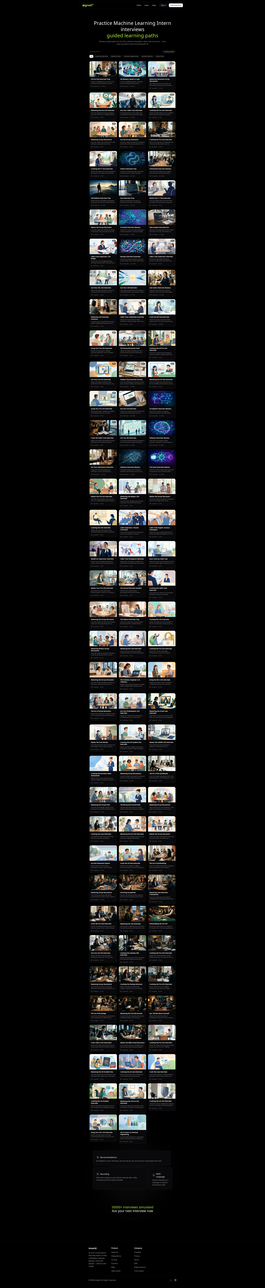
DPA (135, 1263)
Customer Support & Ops (131, 56)
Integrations (116, 1256)
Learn (147, 5)
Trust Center (139, 1271)
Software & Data (116, 56)
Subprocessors (140, 1267)
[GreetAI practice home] (87, 5)
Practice (114, 1263)
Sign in (163, 5)
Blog (113, 1267)
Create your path (169, 52)
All (91, 56)
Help (154, 5)
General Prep (160, 56)
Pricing (114, 1260)
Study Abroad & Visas (101, 56)
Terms (136, 1260)
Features (114, 1252)
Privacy (137, 1256)
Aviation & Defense (147, 56)
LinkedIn (137, 1252)
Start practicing (175, 5)
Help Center (116, 1271)
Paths (139, 5)
